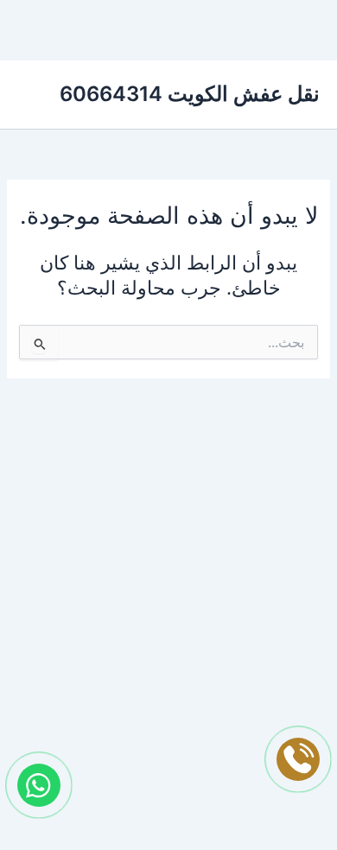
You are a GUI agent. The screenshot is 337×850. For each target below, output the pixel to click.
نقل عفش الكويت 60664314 (190, 93)
